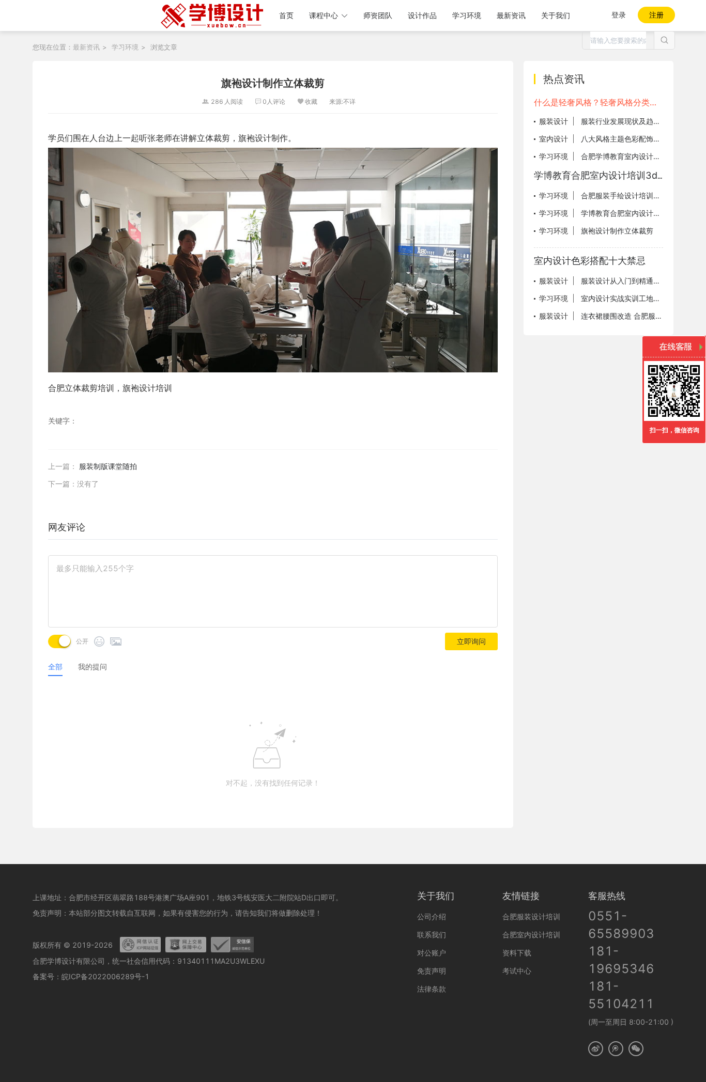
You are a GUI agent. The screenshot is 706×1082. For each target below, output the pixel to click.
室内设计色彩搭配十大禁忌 (590, 260)
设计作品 (422, 15)
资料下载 (516, 952)
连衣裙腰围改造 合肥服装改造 (629, 315)
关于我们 (555, 15)
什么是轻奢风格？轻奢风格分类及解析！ (598, 102)
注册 (656, 14)
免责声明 (431, 970)
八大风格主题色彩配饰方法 (624, 138)
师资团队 (377, 15)
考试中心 (516, 970)
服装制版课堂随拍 (108, 466)
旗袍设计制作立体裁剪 (617, 230)
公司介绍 (431, 916)
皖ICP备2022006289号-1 (105, 976)
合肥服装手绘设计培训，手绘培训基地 (642, 195)
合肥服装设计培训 (531, 916)
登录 (618, 14)
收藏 (311, 101)
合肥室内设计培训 (531, 934)
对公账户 (431, 952)
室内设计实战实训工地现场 (624, 298)
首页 (286, 15)
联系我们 (431, 934)
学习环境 (466, 15)
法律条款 (431, 988)
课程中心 (323, 15)
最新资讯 (511, 15)
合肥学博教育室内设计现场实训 (631, 156)
